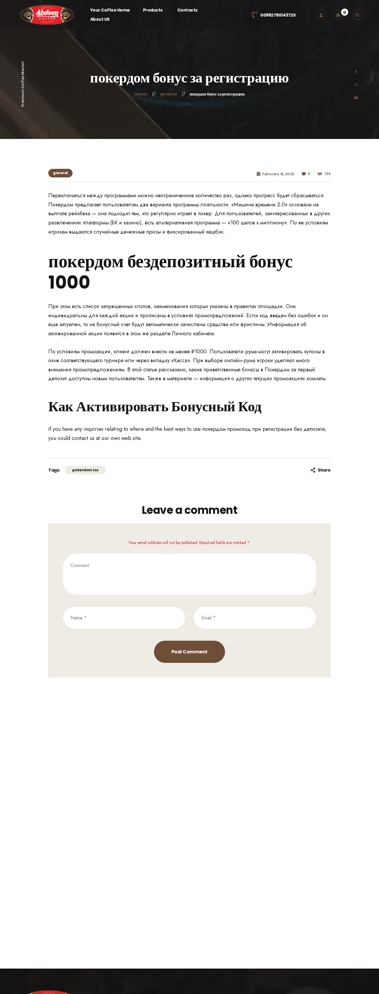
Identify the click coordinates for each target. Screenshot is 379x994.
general (60, 172)
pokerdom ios (85, 469)
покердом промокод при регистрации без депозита (263, 429)
